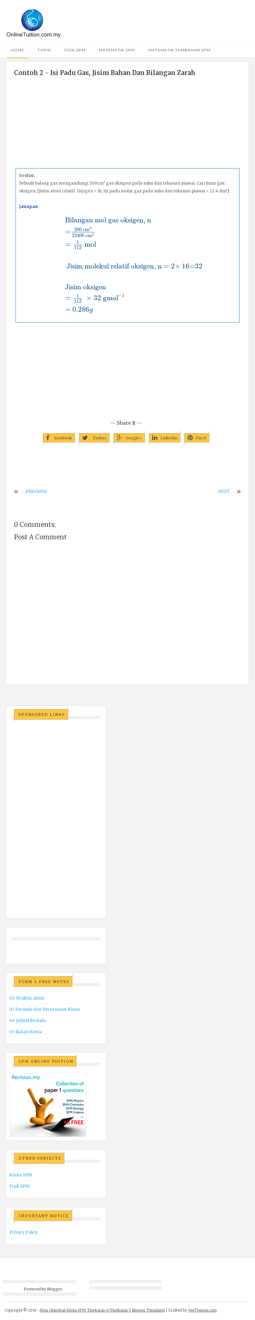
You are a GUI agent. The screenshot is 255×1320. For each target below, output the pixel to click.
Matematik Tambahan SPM (179, 50)
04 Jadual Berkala (27, 1020)
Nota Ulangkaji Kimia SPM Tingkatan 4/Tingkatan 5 (85, 1310)
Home (17, 50)
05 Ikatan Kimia (25, 1031)
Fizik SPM (75, 50)
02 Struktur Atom (26, 998)
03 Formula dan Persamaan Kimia (44, 1009)
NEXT (224, 491)
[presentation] (127, 264)
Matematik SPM (117, 50)
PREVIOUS (36, 491)
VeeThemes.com (202, 1310)
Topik (44, 50)
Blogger (54, 1289)
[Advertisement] (127, 123)
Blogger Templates (148, 1310)
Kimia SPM (20, 1175)
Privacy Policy (23, 1232)
